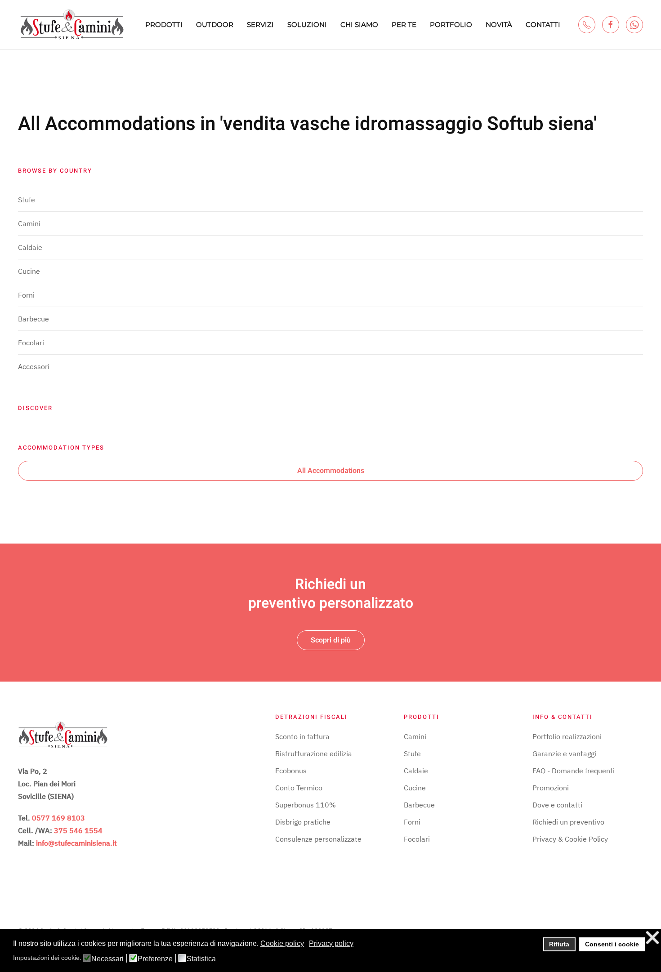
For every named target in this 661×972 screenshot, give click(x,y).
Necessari (107, 959)
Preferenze (155, 959)
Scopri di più (331, 640)
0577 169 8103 (58, 817)
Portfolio (451, 24)
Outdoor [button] (214, 24)
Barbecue (33, 318)
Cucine (29, 271)
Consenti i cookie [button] (612, 944)
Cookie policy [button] (282, 943)
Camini (29, 223)
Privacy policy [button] (331, 943)
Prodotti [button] (164, 24)
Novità (499, 24)
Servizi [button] (260, 24)
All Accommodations (330, 470)
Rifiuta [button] (559, 944)
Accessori (33, 366)
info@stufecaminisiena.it (76, 842)
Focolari (31, 342)
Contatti (543, 24)
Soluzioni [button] (307, 24)
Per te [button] (404, 24)
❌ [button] (652, 937)
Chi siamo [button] (359, 24)
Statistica (201, 959)
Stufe (26, 199)
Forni (26, 294)
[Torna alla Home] (72, 25)
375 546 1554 (78, 830)
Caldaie (30, 247)
